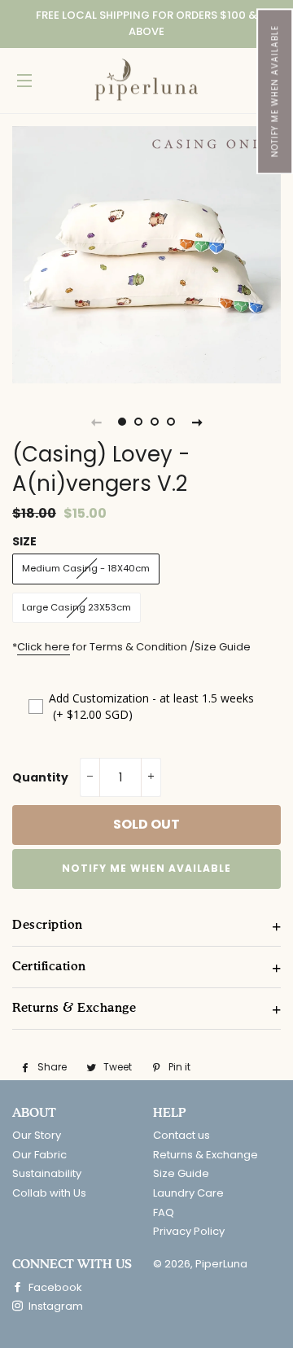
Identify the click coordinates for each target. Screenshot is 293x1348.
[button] (274, 91)
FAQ (163, 1212)
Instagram (54, 1306)
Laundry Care (188, 1193)
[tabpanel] (146, 254)
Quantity (40, 777)
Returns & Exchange (205, 1154)
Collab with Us (49, 1193)
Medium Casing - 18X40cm (86, 568)
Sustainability (46, 1173)
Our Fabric (39, 1154)
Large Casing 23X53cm (76, 607)
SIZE (24, 541)
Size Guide (181, 1173)
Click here (43, 646)
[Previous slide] (96, 422)
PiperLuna (221, 1263)
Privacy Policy (189, 1231)
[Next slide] (197, 422)
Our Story (36, 1135)
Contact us (181, 1135)
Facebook (54, 1287)
